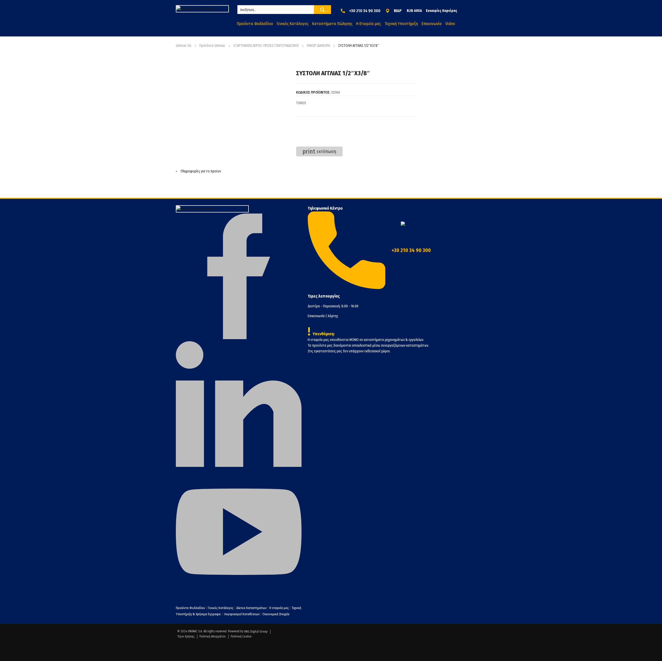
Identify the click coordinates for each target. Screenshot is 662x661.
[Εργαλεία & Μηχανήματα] (202, 8)
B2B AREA (414, 11)
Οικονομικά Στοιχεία (275, 614)
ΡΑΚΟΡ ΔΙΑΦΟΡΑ (318, 45)
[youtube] (239, 593)
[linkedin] (239, 466)
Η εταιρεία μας (279, 608)
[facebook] (239, 338)
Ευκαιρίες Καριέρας (441, 11)
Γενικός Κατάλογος (221, 608)
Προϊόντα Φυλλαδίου (190, 608)
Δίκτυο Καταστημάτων (251, 608)
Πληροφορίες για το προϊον (201, 171)
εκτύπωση (319, 151)
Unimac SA (183, 45)
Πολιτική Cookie (241, 636)
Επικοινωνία (316, 316)
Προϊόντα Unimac (212, 45)
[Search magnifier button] (322, 10)
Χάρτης (333, 316)
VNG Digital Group (256, 631)
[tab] (296, 171)
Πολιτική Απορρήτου (212, 636)
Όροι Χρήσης (185, 636)
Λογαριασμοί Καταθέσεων (242, 614)
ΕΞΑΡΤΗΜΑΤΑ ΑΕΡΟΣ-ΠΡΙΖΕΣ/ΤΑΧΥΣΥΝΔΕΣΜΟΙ (266, 45)
